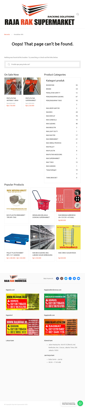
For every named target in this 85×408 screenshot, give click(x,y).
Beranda (7, 34)
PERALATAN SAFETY (62, 93)
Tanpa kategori (62, 172)
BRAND (62, 89)
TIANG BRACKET (61, 178)
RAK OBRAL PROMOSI (61, 143)
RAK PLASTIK (61, 151)
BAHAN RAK (62, 85)
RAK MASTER (62, 135)
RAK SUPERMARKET (61, 158)
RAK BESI (62, 112)
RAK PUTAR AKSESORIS (61, 154)
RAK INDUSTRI (61, 127)
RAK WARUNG (61, 166)
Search (78, 14)
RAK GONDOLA (62, 120)
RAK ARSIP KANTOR (61, 108)
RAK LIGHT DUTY (61, 131)
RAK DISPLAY (62, 116)
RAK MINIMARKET (62, 139)
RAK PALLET (61, 147)
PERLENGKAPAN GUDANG (62, 97)
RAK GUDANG (62, 124)
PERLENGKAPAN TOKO (62, 102)
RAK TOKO (62, 162)
